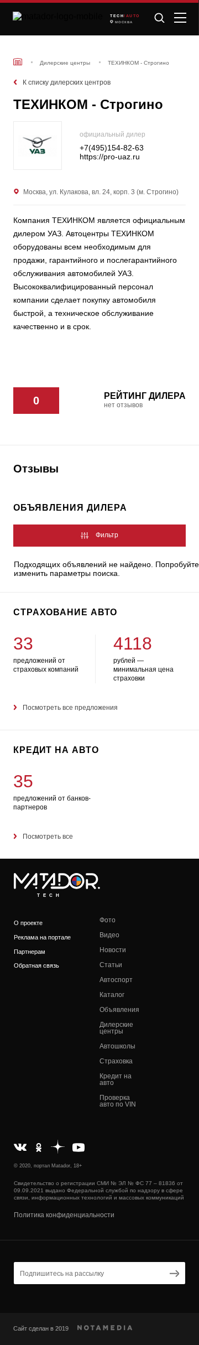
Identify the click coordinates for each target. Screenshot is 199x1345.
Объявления (119, 1009)
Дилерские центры (116, 1028)
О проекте (28, 923)
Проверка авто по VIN (118, 1101)
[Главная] (17, 61)
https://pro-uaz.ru (110, 157)
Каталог (112, 994)
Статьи (111, 965)
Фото (108, 920)
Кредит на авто (116, 1079)
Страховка (116, 1061)
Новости (113, 950)
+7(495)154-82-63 (112, 148)
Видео (109, 935)
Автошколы (117, 1046)
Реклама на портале (42, 937)
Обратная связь (36, 965)
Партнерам (29, 951)
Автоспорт (116, 980)
